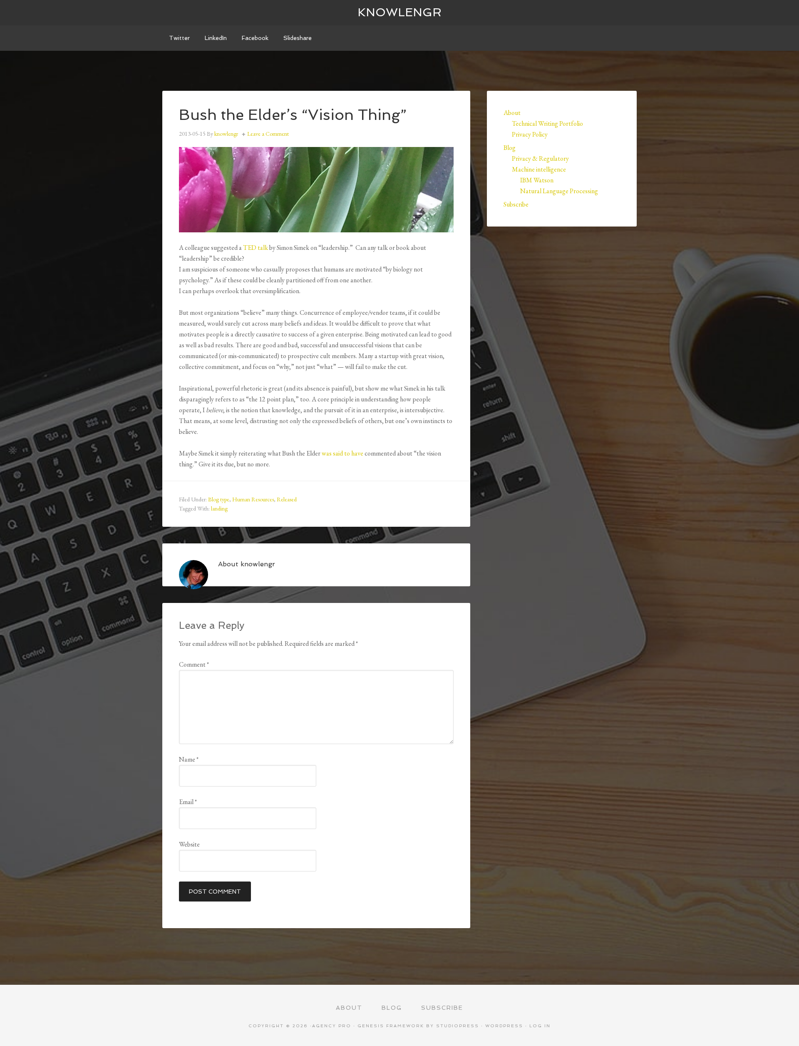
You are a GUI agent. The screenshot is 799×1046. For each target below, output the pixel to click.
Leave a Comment (268, 133)
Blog (510, 147)
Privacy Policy (530, 134)
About (512, 112)
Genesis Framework (390, 1026)
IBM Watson (536, 180)
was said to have (343, 453)
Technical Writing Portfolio (547, 123)
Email (188, 801)
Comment (194, 664)
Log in (540, 1026)
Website (189, 844)
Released (287, 499)
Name (189, 759)
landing (219, 508)
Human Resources (253, 499)
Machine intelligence (539, 169)
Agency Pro (331, 1026)
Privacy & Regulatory (540, 158)
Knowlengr (399, 12)
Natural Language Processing (559, 191)
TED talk (255, 247)
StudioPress (457, 1026)
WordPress (504, 1026)
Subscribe (516, 204)
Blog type (218, 499)
